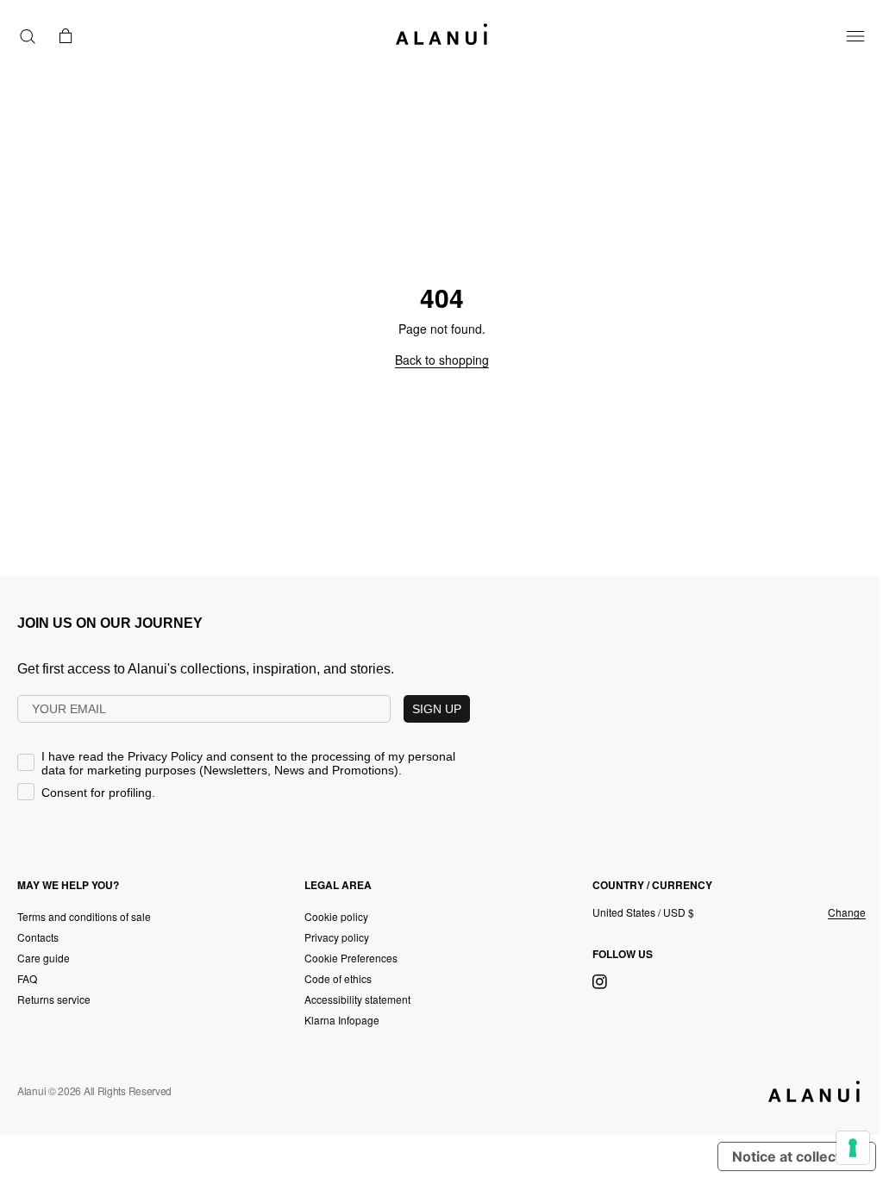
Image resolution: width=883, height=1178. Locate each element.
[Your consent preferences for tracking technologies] (852, 1147)
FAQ (27, 978)
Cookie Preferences (351, 957)
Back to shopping (442, 359)
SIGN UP (436, 709)
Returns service (54, 999)
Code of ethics (338, 978)
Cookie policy (336, 916)
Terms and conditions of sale (84, 916)
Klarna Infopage (341, 1019)
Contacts (38, 937)
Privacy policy (336, 937)
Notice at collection (796, 1156)
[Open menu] (855, 36)
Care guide (43, 957)
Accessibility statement (357, 999)
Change (847, 912)
